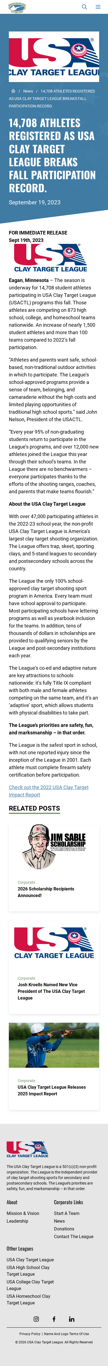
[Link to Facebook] (54, 1319)
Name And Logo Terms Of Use (66, 1334)
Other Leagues (20, 1248)
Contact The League (73, 1236)
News (28, 91)
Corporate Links (68, 1202)
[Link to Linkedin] (71, 1319)
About (12, 1202)
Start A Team (66, 1213)
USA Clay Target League (30, 1259)
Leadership (17, 1221)
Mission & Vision (23, 1213)
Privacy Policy (29, 1334)
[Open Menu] (97, 7)
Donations (64, 1228)
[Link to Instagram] (36, 1319)
